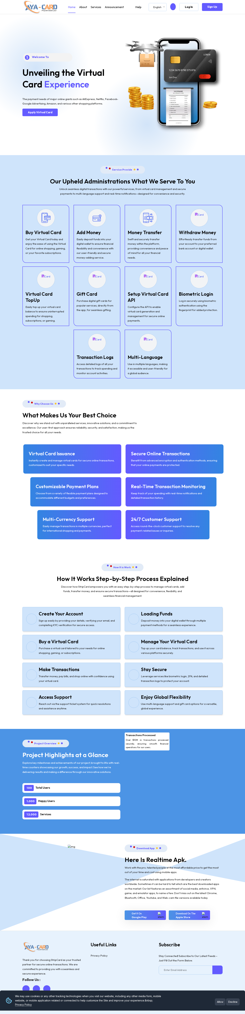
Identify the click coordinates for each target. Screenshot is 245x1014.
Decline (232, 1001)
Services (96, 7)
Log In (189, 7)
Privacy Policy (23, 1004)
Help (138, 7)
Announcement (114, 7)
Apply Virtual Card (40, 112)
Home (72, 7)
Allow (220, 1001)
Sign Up (212, 6)
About (83, 7)
